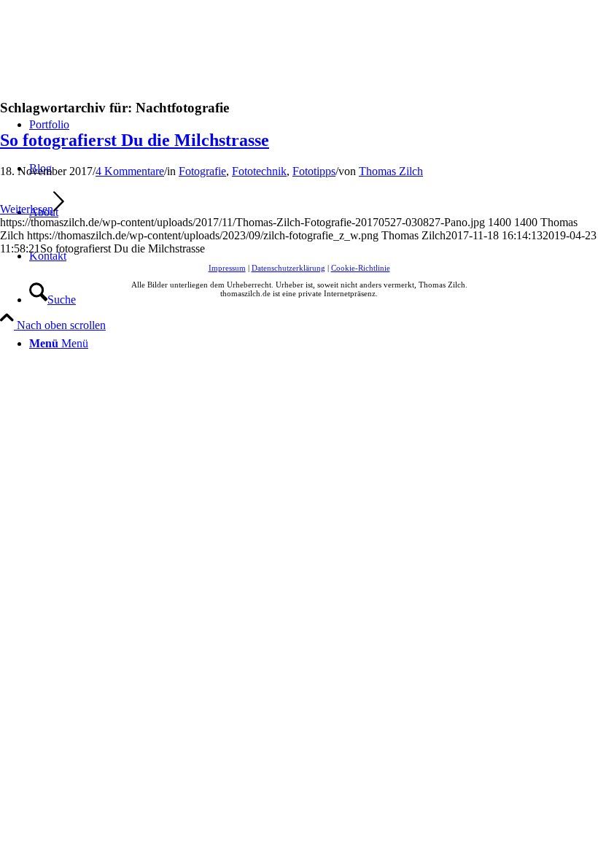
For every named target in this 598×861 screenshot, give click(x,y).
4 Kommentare (130, 171)
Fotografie (202, 171)
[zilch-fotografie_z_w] (109, 69)
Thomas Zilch (391, 171)
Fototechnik (259, 171)
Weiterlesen (26, 209)
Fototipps (313, 171)
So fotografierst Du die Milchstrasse (134, 140)
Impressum (227, 267)
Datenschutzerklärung (288, 267)
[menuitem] (313, 300)
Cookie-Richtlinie (360, 267)
